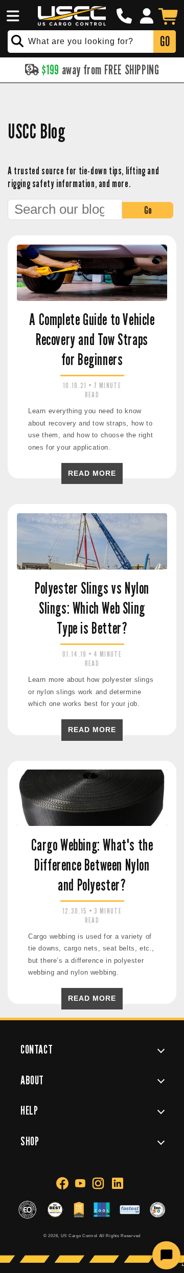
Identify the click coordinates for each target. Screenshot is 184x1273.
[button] (11, 16)
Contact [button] (36, 1049)
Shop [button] (29, 1141)
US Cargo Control (79, 1235)
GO (165, 41)
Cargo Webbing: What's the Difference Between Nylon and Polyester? (92, 865)
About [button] (32, 1080)
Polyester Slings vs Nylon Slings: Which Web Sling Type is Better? (92, 608)
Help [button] (29, 1110)
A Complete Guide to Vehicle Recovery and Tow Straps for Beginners (91, 339)
